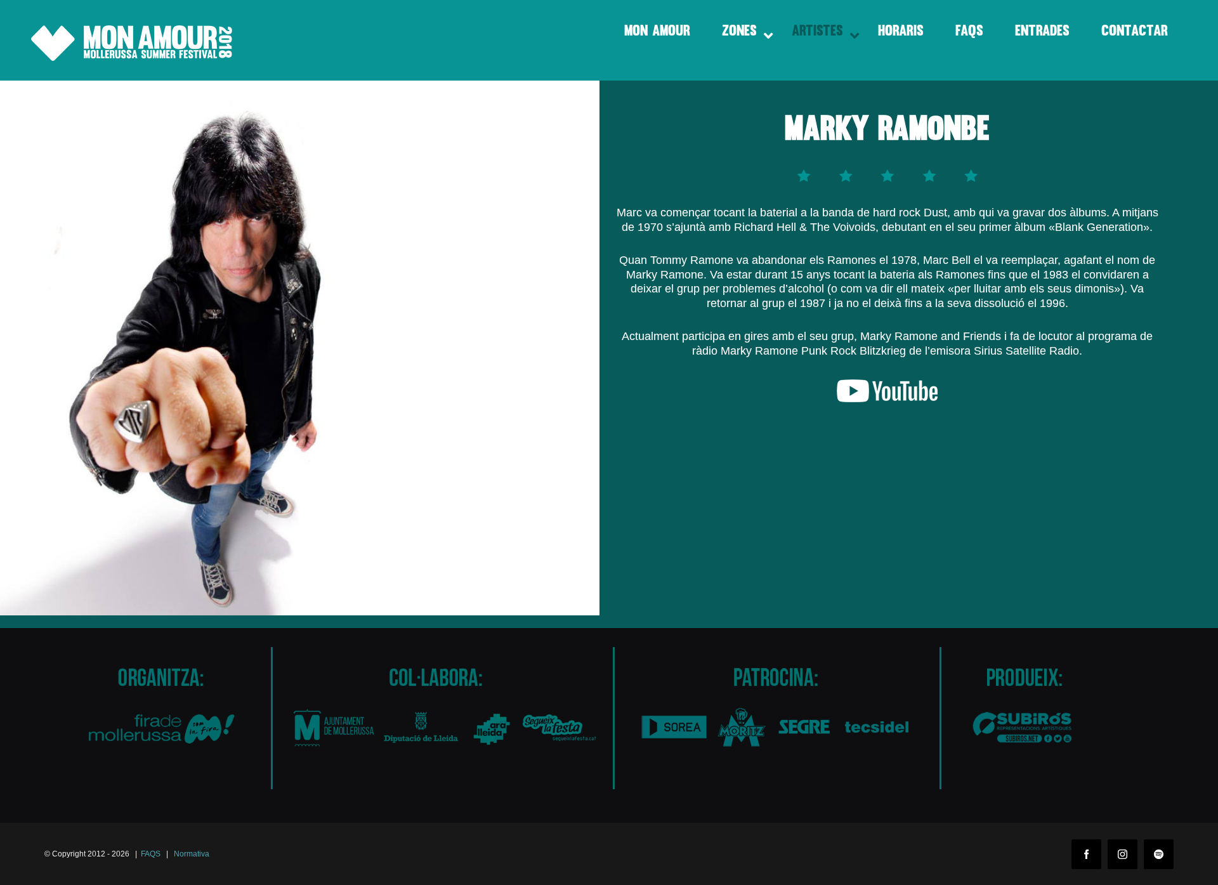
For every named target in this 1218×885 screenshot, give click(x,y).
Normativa (191, 853)
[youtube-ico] (887, 386)
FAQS (150, 853)
